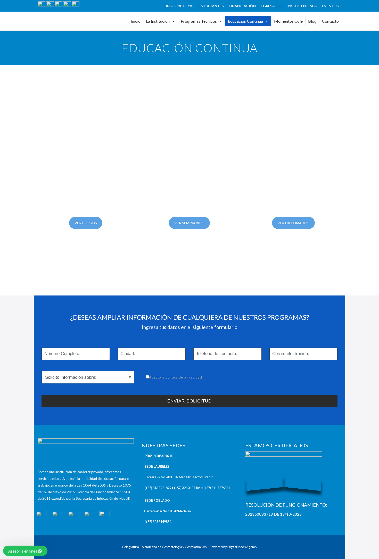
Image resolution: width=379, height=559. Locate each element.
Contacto (330, 21)
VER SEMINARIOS (189, 223)
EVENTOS (330, 6)
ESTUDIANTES (211, 6)
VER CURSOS (86, 223)
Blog (312, 21)
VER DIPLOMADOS (293, 223)
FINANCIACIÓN (242, 6)
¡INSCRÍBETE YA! (179, 6)
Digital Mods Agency (242, 547)
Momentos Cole (288, 21)
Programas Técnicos (199, 21)
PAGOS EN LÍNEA (302, 6)
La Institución (158, 21)
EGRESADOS (272, 6)
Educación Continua (245, 21)
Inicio (136, 21)
